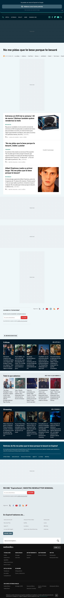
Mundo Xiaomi (7, 564)
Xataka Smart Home (8, 562)
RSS (54, 308)
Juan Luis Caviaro (14, 137)
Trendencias (6, 571)
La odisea (17, 56)
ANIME (25, 17)
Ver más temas (8, 533)
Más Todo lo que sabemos (52, 375)
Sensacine (29, 555)
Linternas (24, 56)
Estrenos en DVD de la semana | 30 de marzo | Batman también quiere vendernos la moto (20, 118)
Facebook (52, 17)
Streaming (7, 409)
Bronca (36, 56)
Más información (43, 596)
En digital (8, 124)
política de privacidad (22, 321)
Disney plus (46, 519)
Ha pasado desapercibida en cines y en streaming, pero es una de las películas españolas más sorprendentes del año (31, 362)
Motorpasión (53, 555)
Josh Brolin (43, 56)
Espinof (28, 557)
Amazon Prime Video (26, 456)
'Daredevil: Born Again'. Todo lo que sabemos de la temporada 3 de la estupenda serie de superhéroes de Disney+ (55, 395)
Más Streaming (55, 409)
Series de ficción (15, 456)
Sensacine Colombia (31, 588)
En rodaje (8, 176)
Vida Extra (17, 557)
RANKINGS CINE (33, 17)
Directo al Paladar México (42, 586)
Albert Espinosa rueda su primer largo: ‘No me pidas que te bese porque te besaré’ (18, 170)
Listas (45, 523)
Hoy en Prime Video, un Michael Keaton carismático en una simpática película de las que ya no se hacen (20, 428)
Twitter (61, 17)
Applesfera (6, 560)
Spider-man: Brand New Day (30, 529)
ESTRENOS (13, 17)
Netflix (25, 523)
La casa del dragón (8, 529)
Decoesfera (6, 573)
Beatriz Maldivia (13, 162)
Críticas (6, 342)
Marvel (49, 56)
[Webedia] (8, 547)
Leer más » (26, 134)
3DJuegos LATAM (19, 586)
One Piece (30, 56)
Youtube (58, 17)
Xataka (5, 555)
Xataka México (7, 586)
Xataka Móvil (7, 557)
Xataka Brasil (7, 588)
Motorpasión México (54, 586)
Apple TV (35, 456)
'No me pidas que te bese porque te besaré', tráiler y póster (20, 144)
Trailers (7, 149)
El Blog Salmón (18, 571)
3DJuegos (17, 555)
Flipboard (55, 17)
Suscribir (24, 317)
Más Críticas (56, 342)
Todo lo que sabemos (11, 376)
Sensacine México (31, 586)
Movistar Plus (7, 523)
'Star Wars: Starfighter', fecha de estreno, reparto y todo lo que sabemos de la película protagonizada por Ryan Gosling (8, 396)
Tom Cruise (56, 56)
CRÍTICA (7, 17)
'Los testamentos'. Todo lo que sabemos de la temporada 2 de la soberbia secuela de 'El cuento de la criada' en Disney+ (44, 395)
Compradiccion (7, 575)
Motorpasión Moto (54, 557)
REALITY (20, 17)
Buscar (58, 540)
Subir (55, 547)
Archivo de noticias (11, 335)
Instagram (49, 17)
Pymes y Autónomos (20, 573)
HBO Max (47, 456)
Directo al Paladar (42, 555)
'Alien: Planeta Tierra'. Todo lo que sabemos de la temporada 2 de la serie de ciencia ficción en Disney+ (20, 394)
